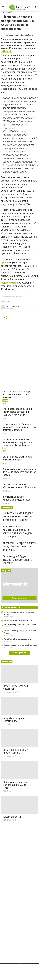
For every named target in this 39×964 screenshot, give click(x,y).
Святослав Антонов (12, 306)
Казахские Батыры (13, 816)
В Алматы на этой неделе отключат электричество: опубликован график (17, 516)
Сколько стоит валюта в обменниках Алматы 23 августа (19, 486)
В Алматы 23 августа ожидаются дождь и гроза (16, 498)
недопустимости (10, 282)
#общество (5, 301)
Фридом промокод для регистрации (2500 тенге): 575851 (17, 785)
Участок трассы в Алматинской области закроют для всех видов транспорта (17, 531)
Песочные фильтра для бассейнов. (15, 687)
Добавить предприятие (19, 653)
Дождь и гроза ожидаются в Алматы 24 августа (17, 458)
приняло (5, 262)
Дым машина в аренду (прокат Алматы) (15, 751)
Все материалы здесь (19, 598)
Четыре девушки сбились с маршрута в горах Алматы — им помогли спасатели (19, 427)
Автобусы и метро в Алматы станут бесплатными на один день (19, 546)
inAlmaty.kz (6, 51)
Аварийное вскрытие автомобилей (14, 720)
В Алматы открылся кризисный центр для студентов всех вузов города (19, 472)
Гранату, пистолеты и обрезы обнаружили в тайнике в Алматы (17, 394)
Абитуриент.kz (15, 584)
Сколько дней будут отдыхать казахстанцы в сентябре (17, 560)
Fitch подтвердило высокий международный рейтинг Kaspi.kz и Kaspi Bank (17, 411)
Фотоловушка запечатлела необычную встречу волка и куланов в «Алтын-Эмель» (17, 442)
